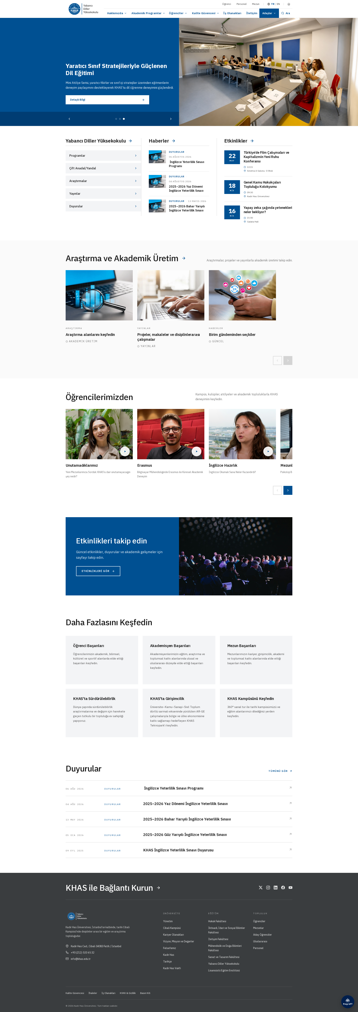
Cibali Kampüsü (172, 928)
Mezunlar (258, 928)
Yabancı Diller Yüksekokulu (223, 963)
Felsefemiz (169, 948)
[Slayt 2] (120, 119)
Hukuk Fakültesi (217, 921)
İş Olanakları (232, 13)
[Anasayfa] (288, 4)
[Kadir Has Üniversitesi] (73, 9)
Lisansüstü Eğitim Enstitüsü (224, 970)
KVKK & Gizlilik (128, 993)
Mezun (255, 4)
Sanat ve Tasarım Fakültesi (223, 957)
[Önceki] (69, 119)
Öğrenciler (176, 13)
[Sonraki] (171, 119)
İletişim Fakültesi (218, 939)
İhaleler (93, 993)
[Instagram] (268, 888)
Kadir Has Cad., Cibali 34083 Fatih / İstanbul (96, 946)
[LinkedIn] (275, 888)
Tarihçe (167, 961)
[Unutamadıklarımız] (99, 434)
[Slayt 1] (116, 119)
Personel (241, 4)
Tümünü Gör (278, 771)
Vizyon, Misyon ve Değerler (178, 941)
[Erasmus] (170, 434)
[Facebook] (283, 888)
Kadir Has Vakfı (172, 968)
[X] (261, 888)
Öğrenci (226, 4)
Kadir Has (168, 954)
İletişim (251, 13)
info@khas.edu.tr (81, 959)
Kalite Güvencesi (203, 13)
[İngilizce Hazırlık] (242, 434)
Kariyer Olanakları (173, 934)
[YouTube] (290, 888)
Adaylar (267, 13)
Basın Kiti (145, 993)
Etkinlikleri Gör (95, 571)
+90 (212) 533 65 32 (82, 952)
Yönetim (168, 921)
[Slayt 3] (124, 119)
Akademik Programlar (146, 13)
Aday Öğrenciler (262, 934)
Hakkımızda (115, 13)
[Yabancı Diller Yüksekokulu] (90, 9)
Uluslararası (260, 941)
